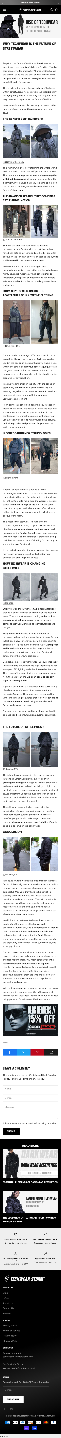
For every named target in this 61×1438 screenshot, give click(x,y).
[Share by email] (51, 1052)
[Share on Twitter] (23, 1052)
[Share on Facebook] (10, 1052)
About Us (8, 1303)
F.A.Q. (6, 1298)
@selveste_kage (11, 345)
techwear (44, 63)
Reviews (7, 1313)
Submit (11, 1131)
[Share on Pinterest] (37, 1052)
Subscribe (13, 1399)
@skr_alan (8, 602)
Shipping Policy (10, 1341)
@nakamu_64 (10, 874)
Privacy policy (10, 1325)
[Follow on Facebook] (4, 1408)
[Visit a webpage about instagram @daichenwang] (30, 455)
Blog (5, 1292)
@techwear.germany (13, 161)
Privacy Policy (10, 1078)
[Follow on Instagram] (11, 1408)
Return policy (9, 1335)
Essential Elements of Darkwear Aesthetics (30, 1182)
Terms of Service (30, 1078)
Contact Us (8, 1308)
